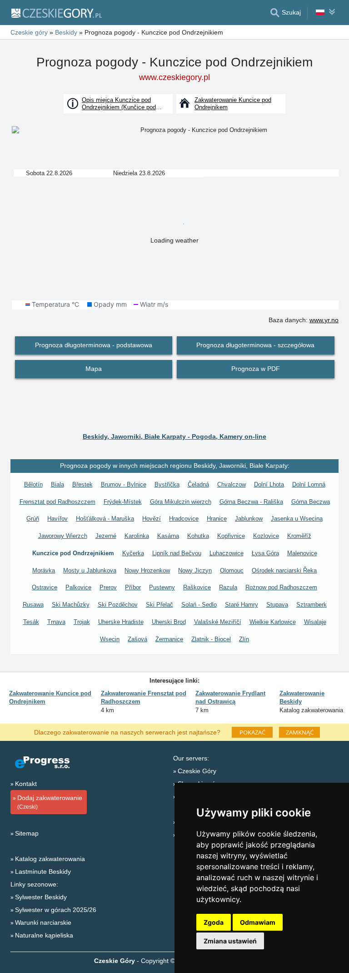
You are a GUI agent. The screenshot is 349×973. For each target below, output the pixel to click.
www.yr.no (324, 320)
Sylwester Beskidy (41, 897)
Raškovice (197, 587)
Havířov (57, 518)
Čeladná (198, 484)
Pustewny (162, 587)
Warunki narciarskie (43, 922)
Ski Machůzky (71, 604)
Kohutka (198, 535)
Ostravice (44, 587)
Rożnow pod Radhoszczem (281, 587)
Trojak (82, 621)
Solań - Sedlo (199, 604)
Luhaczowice (226, 553)
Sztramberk (311, 604)
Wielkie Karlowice (272, 621)
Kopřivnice (231, 535)
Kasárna (168, 535)
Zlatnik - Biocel (211, 639)
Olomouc (232, 570)
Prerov (108, 587)
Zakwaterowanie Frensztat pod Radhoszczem (143, 697)
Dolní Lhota (269, 484)
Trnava (56, 621)
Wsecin (110, 639)
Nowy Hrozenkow (147, 570)
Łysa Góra (265, 553)
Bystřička (167, 484)
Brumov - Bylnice (123, 484)
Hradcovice (184, 518)
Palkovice (78, 587)
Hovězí (151, 518)
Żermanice (169, 639)
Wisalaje (315, 621)
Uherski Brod (169, 621)
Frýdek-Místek (123, 501)
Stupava (277, 604)
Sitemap (27, 833)
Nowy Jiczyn (195, 570)
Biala (57, 484)
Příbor (133, 587)
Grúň (32, 518)
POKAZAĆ (252, 732)
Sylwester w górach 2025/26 (55, 909)
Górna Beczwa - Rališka (251, 501)
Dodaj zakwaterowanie (49, 802)
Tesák (31, 621)
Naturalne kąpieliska (44, 935)
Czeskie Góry (197, 771)
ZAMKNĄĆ (300, 732)
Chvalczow (231, 484)
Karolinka (137, 535)
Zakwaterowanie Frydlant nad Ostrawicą (230, 697)
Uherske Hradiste (121, 621)
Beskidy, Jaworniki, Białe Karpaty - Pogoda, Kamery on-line (174, 436)
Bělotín (33, 484)
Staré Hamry (241, 604)
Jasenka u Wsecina (297, 518)
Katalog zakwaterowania (50, 858)
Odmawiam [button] (257, 922)
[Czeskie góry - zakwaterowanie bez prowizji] (56, 12)
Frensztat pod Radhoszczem (57, 501)
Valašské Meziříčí (217, 621)
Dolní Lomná (308, 484)
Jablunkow (249, 518)
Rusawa (33, 604)
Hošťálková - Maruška (105, 518)
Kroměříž (299, 535)
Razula (228, 587)
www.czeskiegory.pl (174, 77)
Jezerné (105, 535)
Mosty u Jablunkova (89, 570)
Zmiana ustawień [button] (230, 941)
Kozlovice (266, 535)
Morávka (43, 570)
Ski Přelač (159, 604)
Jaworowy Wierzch (62, 535)
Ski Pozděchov (118, 604)
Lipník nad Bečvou (176, 553)
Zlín (244, 639)
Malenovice (302, 553)
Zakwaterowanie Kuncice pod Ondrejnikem (50, 697)
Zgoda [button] (214, 922)
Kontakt (26, 783)
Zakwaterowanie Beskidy (301, 697)
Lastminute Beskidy (43, 871)
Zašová (137, 639)
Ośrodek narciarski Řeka (284, 570)
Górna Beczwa (310, 501)
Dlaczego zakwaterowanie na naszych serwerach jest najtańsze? (127, 732)
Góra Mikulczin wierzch (180, 501)
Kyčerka (133, 553)
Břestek (82, 484)
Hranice (217, 518)
